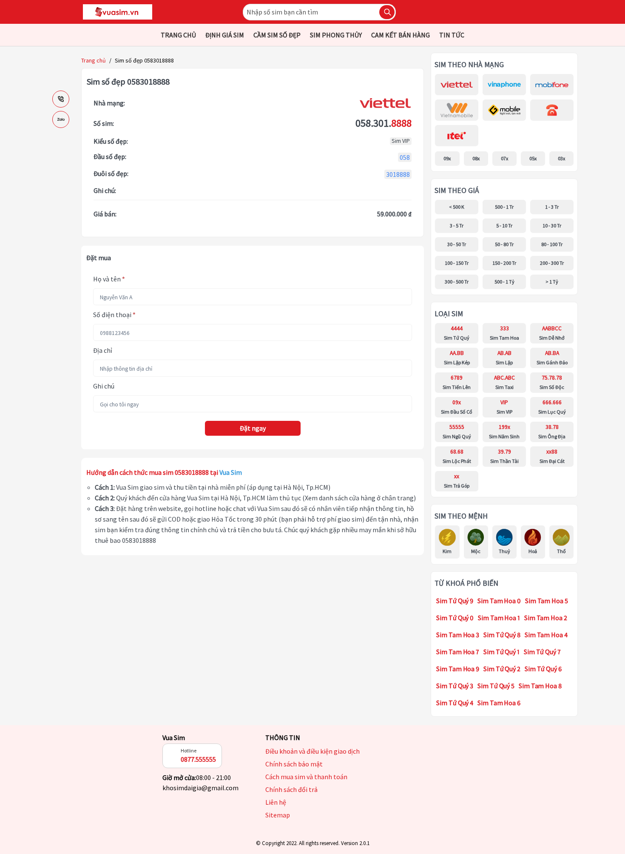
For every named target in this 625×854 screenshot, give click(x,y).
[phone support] (60, 99)
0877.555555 (198, 759)
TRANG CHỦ (178, 35)
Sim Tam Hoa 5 (546, 600)
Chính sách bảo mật (294, 764)
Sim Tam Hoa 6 (498, 702)
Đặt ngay (253, 428)
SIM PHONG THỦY (336, 35)
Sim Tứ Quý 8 (501, 634)
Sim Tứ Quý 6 (543, 668)
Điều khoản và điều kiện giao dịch (312, 751)
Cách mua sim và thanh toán (306, 776)
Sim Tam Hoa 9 (457, 668)
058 (405, 157)
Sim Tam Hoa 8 (540, 685)
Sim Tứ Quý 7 (542, 651)
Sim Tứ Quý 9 (454, 600)
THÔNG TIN (282, 737)
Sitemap (277, 815)
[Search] (387, 12)
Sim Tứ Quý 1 (501, 651)
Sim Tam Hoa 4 (546, 634)
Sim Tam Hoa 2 (545, 617)
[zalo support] (60, 119)
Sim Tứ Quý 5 (495, 685)
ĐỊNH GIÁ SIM (224, 35)
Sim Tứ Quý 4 (454, 702)
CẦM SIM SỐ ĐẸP (277, 35)
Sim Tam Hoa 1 (499, 617)
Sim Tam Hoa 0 (499, 600)
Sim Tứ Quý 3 (454, 685)
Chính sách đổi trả (291, 789)
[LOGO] (117, 12)
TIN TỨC (451, 35)
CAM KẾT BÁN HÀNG (400, 35)
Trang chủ (93, 60)
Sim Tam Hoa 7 (457, 651)
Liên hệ (275, 802)
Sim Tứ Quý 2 (501, 668)
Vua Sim (173, 737)
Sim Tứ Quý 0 (455, 617)
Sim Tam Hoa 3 (457, 634)
